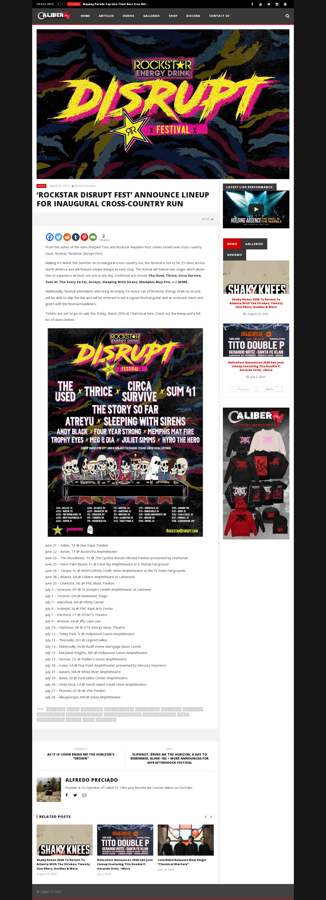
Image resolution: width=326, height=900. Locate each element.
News (41, 186)
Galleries (151, 16)
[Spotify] (285, 4)
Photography (79, 4)
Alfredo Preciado (85, 186)
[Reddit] (67, 237)
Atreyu (73, 709)
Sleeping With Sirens (159, 714)
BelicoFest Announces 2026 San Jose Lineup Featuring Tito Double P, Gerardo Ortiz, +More (125, 864)
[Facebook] (252, 4)
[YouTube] (261, 4)
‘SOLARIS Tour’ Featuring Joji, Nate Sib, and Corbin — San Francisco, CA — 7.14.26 (126, 4)
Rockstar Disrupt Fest (84, 714)
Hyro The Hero (147, 709)
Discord (193, 16)
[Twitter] (269, 4)
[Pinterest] (84, 237)
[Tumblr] (76, 237)
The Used (73, 719)
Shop (173, 16)
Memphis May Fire (51, 714)
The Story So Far (51, 719)
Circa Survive (92, 709)
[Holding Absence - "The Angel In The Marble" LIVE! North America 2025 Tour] (256, 209)
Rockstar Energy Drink (122, 714)
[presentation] (232, 244)
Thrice (88, 719)
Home (85, 16)
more (206, 219)
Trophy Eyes (106, 719)
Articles (106, 16)
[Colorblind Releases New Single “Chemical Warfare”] (186, 846)
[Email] (93, 237)
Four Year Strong (119, 709)
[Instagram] (277, 4)
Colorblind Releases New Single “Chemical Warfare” (182, 862)
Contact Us (219, 16)
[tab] (232, 244)
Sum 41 (183, 714)
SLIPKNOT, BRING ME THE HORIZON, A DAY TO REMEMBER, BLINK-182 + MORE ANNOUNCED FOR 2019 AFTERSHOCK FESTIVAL (169, 756)
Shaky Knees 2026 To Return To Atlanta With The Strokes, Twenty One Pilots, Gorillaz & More (63, 864)
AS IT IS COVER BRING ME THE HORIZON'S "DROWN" (80, 754)
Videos (128, 16)
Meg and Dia (193, 709)
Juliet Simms (171, 709)
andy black (56, 709)
